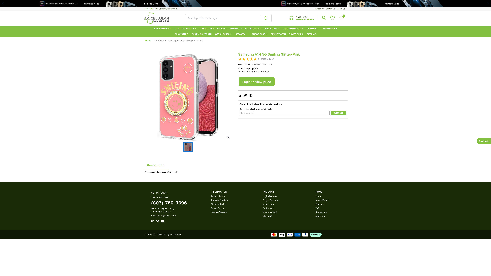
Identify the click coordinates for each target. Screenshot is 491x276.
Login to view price (256, 82)
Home (148, 40)
